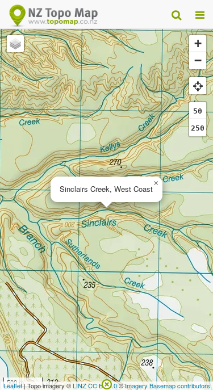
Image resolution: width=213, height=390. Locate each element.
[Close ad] (107, 383)
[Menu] (199, 14)
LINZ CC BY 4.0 (95, 385)
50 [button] (197, 111)
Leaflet (12, 385)
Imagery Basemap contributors (167, 385)
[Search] (176, 14)
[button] (155, 183)
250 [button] (197, 128)
